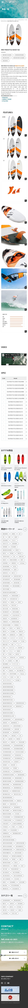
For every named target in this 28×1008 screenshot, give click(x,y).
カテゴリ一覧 (13, 19)
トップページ (4, 19)
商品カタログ (15, 952)
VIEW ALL (20, 529)
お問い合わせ (15, 958)
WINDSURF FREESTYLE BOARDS (18, 57)
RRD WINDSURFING (6, 57)
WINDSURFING (21, 19)
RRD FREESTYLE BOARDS (7, 54)
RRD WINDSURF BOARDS (19, 54)
